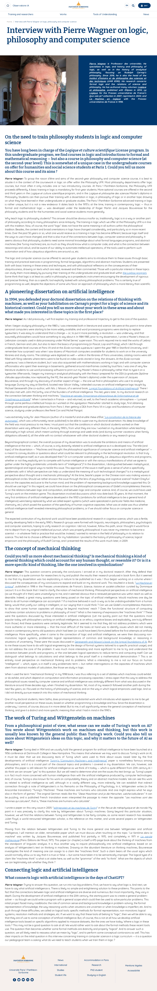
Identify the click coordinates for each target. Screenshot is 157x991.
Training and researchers (20, 14)
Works (63, 14)
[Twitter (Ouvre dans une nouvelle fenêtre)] (153, 25)
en (127, 6)
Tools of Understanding (105, 14)
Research (96, 965)
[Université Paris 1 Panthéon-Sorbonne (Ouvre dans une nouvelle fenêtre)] (78, 5)
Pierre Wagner (97, 63)
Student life (60, 975)
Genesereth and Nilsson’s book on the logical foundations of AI (111, 641)
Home (9, 22)
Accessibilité (134, 970)
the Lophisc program (135, 272)
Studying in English (96, 975)
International (60, 965)
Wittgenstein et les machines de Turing (75, 807)
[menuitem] (20, 14)
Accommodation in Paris (96, 960)
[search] (133, 5)
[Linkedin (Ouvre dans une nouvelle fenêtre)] (153, 20)
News (146, 14)
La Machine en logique (105, 98)
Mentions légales (133, 965)
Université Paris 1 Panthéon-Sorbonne (23, 971)
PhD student (96, 970)
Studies (60, 970)
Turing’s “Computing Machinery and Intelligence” (78, 760)
